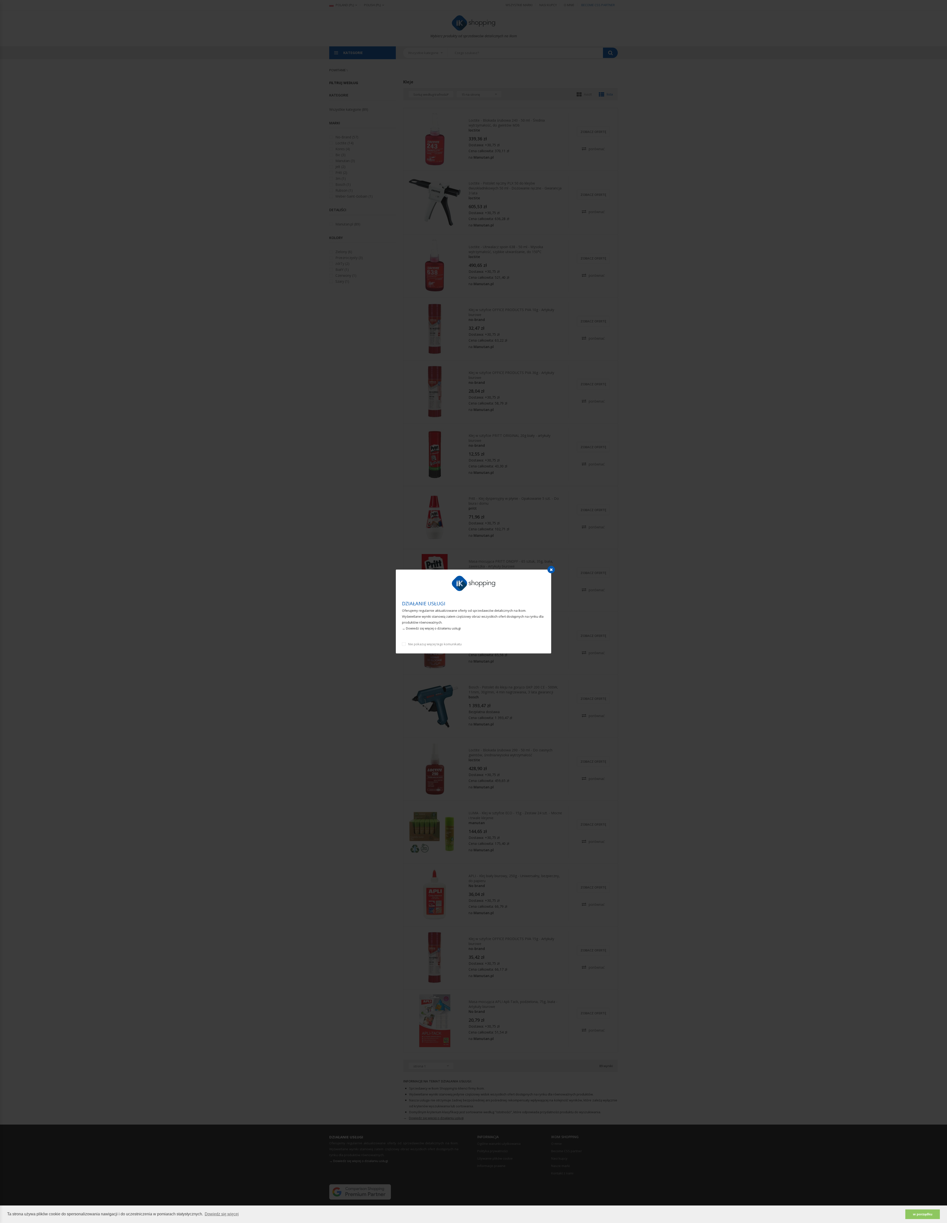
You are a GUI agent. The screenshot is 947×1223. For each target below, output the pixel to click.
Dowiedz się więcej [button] (222, 1214)
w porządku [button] (922, 1214)
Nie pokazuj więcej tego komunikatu (435, 644)
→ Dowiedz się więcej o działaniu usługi (431, 628)
